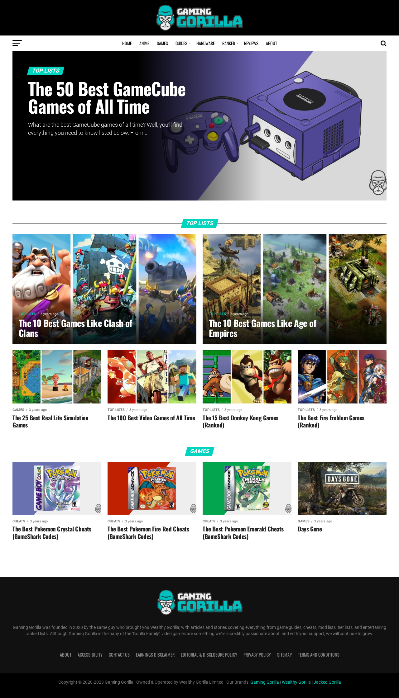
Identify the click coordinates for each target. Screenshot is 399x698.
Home (127, 43)
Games (162, 43)
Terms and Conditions (318, 654)
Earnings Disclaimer (155, 654)
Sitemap (284, 654)
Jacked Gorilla (327, 682)
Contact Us (119, 654)
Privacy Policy (257, 654)
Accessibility (90, 654)
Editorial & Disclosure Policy (209, 654)
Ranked (228, 43)
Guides (181, 43)
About (271, 43)
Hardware (205, 43)
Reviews (251, 43)
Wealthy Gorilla (296, 682)
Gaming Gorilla (264, 682)
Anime (144, 43)
